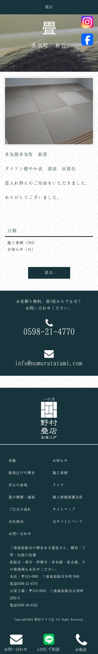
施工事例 (60, 472)
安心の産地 (18, 485)
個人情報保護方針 (68, 497)
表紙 (12, 460)
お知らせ (60, 460)
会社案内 (16, 521)
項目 (49, 7)
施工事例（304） (22, 242)
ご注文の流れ (20, 509)
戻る (49, 272)
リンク (58, 485)
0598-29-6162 (27, 605)
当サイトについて (68, 521)
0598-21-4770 (49, 331)
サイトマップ (64, 509)
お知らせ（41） (21, 249)
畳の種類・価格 (22, 497)
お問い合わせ (20, 533)
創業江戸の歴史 (22, 472)
